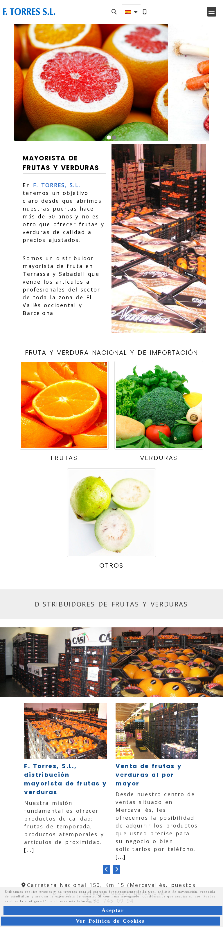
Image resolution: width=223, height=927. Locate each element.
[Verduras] (158, 405)
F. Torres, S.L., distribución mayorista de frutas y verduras (65, 779)
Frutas (64, 457)
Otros (111, 565)
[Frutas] (64, 405)
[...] (29, 849)
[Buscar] (114, 12)
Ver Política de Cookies (110, 921)
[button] (211, 12)
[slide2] (114, 137)
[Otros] (111, 512)
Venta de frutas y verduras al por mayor (149, 774)
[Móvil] (145, 12)
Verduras (159, 457)
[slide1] (109, 137)
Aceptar (113, 910)
